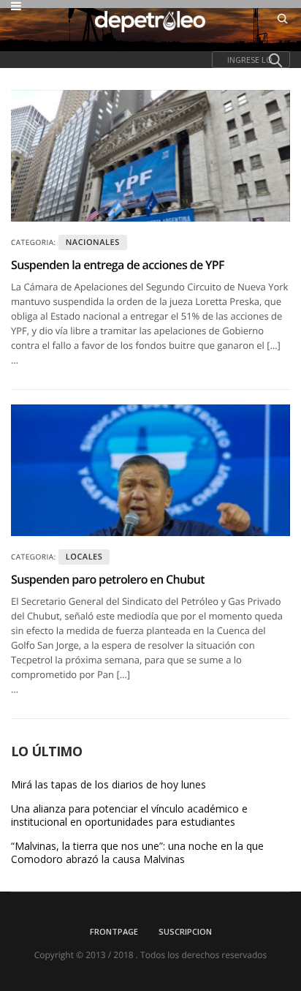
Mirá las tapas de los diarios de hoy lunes (108, 784)
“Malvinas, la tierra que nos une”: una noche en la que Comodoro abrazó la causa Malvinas (137, 853)
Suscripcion (185, 931)
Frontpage (114, 931)
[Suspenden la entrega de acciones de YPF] (150, 156)
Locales (84, 556)
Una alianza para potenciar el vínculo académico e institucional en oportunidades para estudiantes (129, 815)
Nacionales (93, 242)
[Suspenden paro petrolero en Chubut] (150, 470)
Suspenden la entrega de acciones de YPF (117, 265)
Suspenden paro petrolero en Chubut (108, 579)
